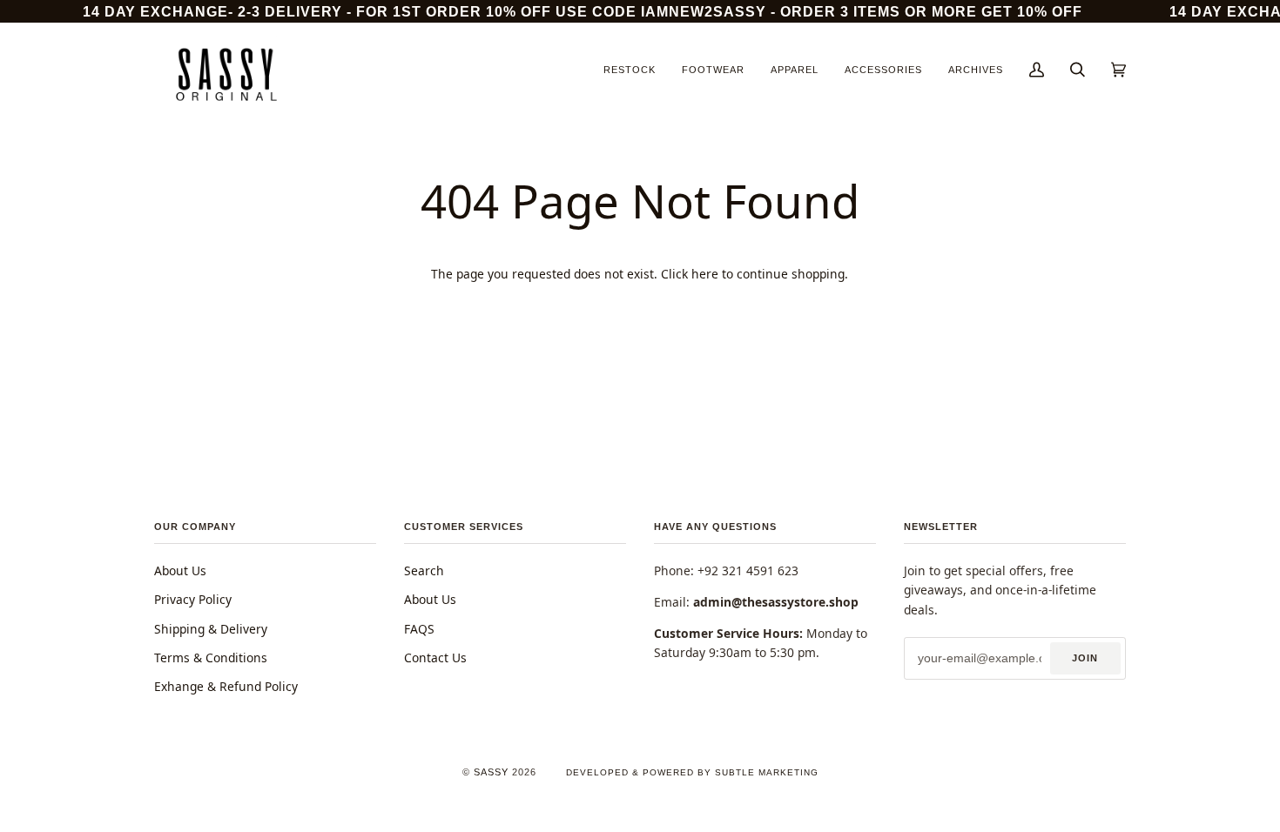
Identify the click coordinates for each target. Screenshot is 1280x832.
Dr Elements (121, 822)
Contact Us (435, 657)
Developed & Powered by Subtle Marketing (692, 772)
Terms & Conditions (210, 657)
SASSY (491, 772)
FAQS (419, 629)
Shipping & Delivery (210, 629)
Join (1085, 658)
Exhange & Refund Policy (226, 686)
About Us (180, 570)
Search (424, 570)
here (704, 273)
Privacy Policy (193, 599)
